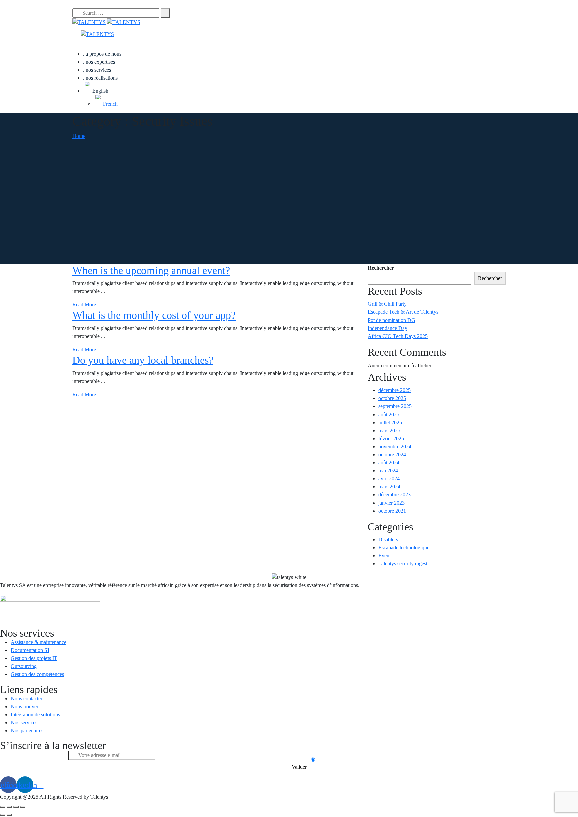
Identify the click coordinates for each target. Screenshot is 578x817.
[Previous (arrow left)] (2, 815)
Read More (84, 304)
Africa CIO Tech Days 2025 (398, 336)
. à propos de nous (102, 54)
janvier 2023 (391, 503)
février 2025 (391, 438)
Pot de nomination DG (391, 320)
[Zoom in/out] (22, 807)
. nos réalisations (100, 78)
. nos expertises (99, 62)
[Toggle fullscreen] (16, 807)
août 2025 (388, 414)
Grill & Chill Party (387, 304)
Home (78, 136)
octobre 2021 (392, 511)
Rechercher (381, 268)
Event (384, 555)
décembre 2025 (394, 390)
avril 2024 (389, 478)
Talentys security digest (402, 563)
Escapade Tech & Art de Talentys (403, 312)
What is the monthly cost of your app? (154, 315)
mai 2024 (388, 470)
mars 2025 (389, 430)
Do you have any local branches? (142, 360)
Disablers (388, 539)
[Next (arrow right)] (9, 815)
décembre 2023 (394, 494)
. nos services (97, 70)
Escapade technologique (403, 547)
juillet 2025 (390, 422)
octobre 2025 (392, 398)
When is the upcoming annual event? (151, 270)
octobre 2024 (392, 454)
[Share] (9, 807)
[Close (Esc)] (2, 807)
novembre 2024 (394, 446)
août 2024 (388, 462)
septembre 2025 (395, 406)
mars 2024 (389, 486)
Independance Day (387, 328)
